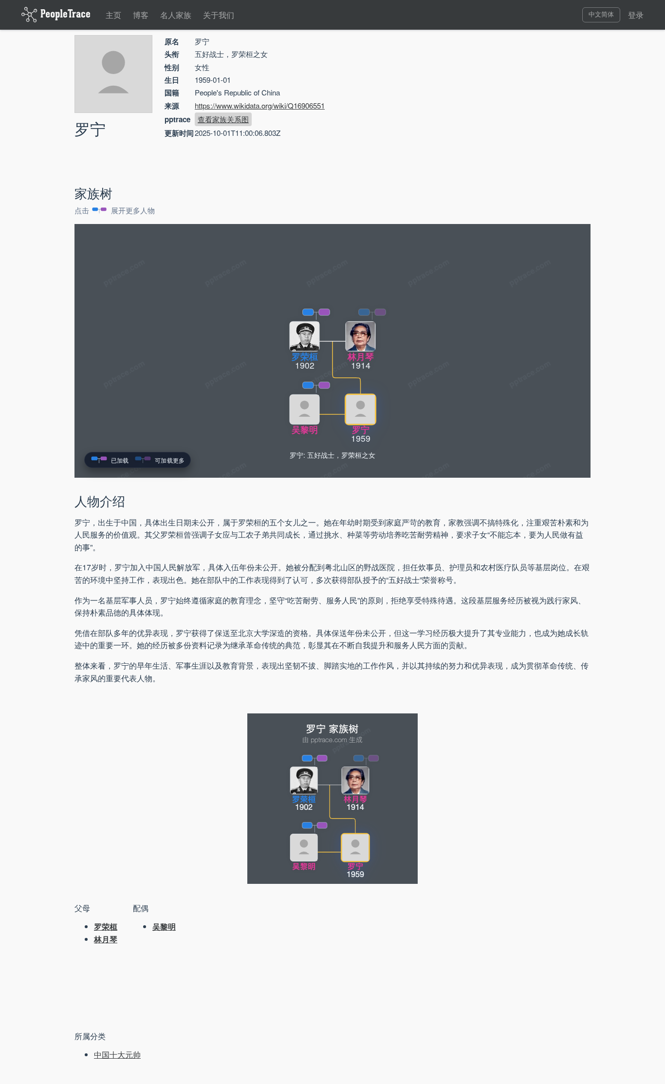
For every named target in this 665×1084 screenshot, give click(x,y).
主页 (113, 14)
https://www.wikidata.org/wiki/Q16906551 (260, 105)
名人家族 (175, 14)
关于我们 (218, 14)
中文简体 (601, 14)
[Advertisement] (508, 104)
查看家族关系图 (223, 119)
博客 (140, 14)
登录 (636, 14)
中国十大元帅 (117, 1054)
